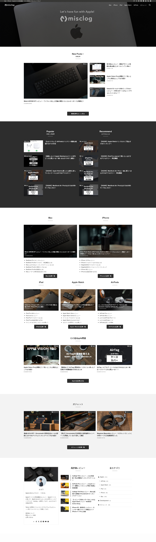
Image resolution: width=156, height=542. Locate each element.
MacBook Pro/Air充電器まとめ (34, 269)
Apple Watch (106, 485)
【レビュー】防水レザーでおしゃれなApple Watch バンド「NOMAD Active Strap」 (83, 502)
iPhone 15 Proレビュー (88, 260)
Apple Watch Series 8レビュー (71, 315)
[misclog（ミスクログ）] (9, 5)
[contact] (150, 1)
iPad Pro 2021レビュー (32, 313)
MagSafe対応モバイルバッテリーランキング (94, 267)
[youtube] (143, 1)
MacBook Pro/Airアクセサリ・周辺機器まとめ (39, 262)
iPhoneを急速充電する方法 (89, 272)
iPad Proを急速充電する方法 (34, 320)
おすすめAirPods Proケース (108, 318)
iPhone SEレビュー (87, 269)
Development (105, 500)
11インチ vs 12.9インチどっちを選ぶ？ (37, 322)
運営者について (30, 513)
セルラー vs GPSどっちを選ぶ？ (72, 322)
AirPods (104, 481)
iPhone (104, 492)
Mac (104, 496)
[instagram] (139, 1)
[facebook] (134, 1)
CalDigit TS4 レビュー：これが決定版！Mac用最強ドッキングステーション (83, 478)
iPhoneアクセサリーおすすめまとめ (91, 262)
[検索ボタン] (150, 5)
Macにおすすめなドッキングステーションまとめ (40, 265)
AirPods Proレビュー (106, 313)
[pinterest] (141, 1)
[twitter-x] (136, 1)
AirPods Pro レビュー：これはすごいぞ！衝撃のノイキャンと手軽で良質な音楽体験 (83, 486)
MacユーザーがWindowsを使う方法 (36, 272)
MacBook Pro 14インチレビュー (35, 260)
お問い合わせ (29, 517)
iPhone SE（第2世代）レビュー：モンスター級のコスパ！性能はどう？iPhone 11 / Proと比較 (83, 509)
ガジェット (105, 505)
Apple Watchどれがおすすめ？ (71, 320)
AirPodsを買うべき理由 (106, 322)
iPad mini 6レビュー (31, 315)
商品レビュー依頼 (31, 515)
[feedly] (146, 1)
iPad (103, 489)
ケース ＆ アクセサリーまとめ (71, 318)
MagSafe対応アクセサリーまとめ (90, 265)
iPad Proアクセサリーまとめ (34, 318)
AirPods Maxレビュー (106, 315)
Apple (103, 477)
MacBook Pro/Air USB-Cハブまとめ (36, 267)
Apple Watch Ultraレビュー (70, 313)
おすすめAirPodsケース (106, 320)
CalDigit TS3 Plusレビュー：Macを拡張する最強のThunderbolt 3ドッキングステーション (83, 494)
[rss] (148, 1)
